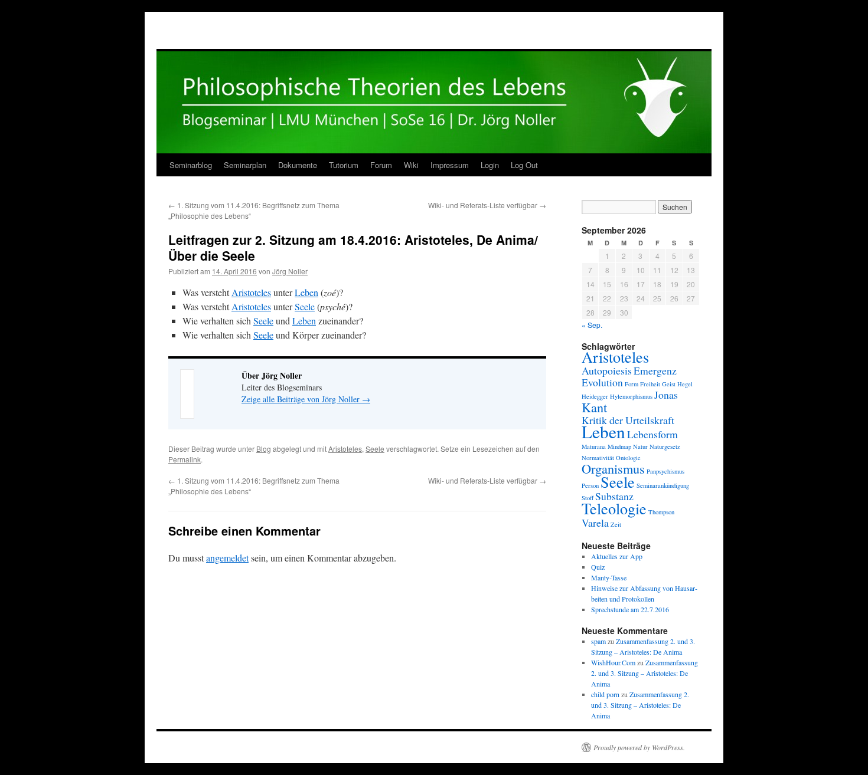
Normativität (598, 458)
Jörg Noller (290, 271)
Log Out (524, 164)
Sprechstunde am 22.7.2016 (630, 609)
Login (490, 164)
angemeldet (227, 557)
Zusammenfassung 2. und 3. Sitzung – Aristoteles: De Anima (644, 673)
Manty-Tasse (608, 577)
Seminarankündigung (663, 485)
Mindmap (619, 446)
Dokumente (297, 164)
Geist (669, 384)
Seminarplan (245, 164)
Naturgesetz (665, 446)
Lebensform (652, 434)
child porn (605, 694)
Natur (640, 446)
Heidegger (595, 396)
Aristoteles (251, 292)
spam (598, 641)
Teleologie (614, 508)
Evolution (602, 382)
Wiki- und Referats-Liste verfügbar (487, 205)
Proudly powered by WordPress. (639, 747)
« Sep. (592, 325)
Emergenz (655, 370)
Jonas (666, 395)
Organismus (613, 468)
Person (590, 485)
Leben (306, 292)
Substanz (614, 496)
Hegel (685, 384)
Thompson (661, 512)
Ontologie (628, 458)
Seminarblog (190, 164)
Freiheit (650, 384)
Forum (381, 164)
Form (631, 384)
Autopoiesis (607, 370)
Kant (594, 407)
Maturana (594, 446)
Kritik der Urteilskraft (628, 420)
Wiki (411, 164)
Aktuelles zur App (616, 556)
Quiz (598, 567)
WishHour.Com (613, 662)
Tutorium (343, 164)
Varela (595, 522)
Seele (305, 306)
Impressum (449, 164)
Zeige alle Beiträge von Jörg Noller (306, 399)
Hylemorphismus (631, 396)
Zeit (616, 524)
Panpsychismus (665, 471)
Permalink (184, 459)
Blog (263, 449)
